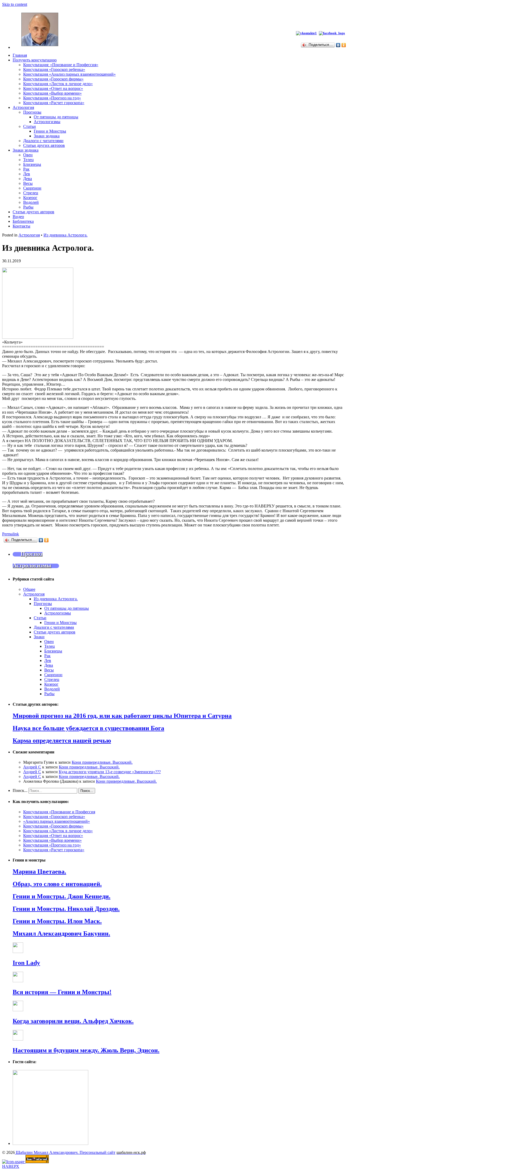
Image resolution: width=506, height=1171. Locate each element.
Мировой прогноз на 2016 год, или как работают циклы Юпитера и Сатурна (122, 715)
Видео (18, 216)
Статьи (29, 126)
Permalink (10, 534)
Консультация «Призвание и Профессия (59, 812)
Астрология (23, 107)
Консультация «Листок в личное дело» (58, 83)
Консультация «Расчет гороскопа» (53, 102)
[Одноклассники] (344, 45)
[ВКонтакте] (338, 45)
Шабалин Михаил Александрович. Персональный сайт (65, 1152)
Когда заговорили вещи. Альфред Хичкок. (73, 1021)
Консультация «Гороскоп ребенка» (54, 69)
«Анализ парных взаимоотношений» (56, 821)
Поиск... (20, 790)
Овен (28, 155)
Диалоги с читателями (43, 140)
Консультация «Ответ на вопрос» (53, 88)
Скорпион (32, 188)
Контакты (21, 226)
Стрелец (30, 193)
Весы (28, 183)
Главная (20, 55)
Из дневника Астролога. (65, 235)
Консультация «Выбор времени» (52, 93)
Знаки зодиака (47, 136)
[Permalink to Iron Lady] (18, 951)
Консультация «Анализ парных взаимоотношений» (69, 74)
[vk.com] (306, 33)
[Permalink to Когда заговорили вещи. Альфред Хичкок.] (18, 1010)
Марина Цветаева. (39, 871)
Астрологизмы (47, 121)
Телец (28, 159)
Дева (27, 178)
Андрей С (32, 767)
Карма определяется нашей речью (62, 740)
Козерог (30, 197)
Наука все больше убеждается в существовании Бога (88, 728)
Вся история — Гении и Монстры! (62, 992)
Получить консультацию (35, 60)
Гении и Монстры (50, 131)
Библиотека (23, 221)
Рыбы (28, 207)
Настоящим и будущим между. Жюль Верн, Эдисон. (86, 1050)
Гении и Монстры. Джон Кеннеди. (61, 896)
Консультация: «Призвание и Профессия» (60, 64)
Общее (29, 589)
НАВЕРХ (10, 1166)
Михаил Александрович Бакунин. (61, 933)
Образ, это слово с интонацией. (57, 883)
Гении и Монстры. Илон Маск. (57, 921)
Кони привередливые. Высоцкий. (102, 762)
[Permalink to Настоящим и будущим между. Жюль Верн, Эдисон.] (18, 1039)
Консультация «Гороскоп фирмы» (53, 79)
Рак (26, 169)
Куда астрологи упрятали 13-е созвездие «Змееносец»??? (110, 772)
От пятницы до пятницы (56, 117)
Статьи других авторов (44, 145)
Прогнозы (32, 112)
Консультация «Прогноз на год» (52, 98)
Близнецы (32, 164)
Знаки (39, 637)
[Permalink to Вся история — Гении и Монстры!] (18, 981)
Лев (26, 174)
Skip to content (14, 4)
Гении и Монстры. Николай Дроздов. (66, 908)
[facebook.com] (333, 33)
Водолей (31, 202)
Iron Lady (26, 962)
